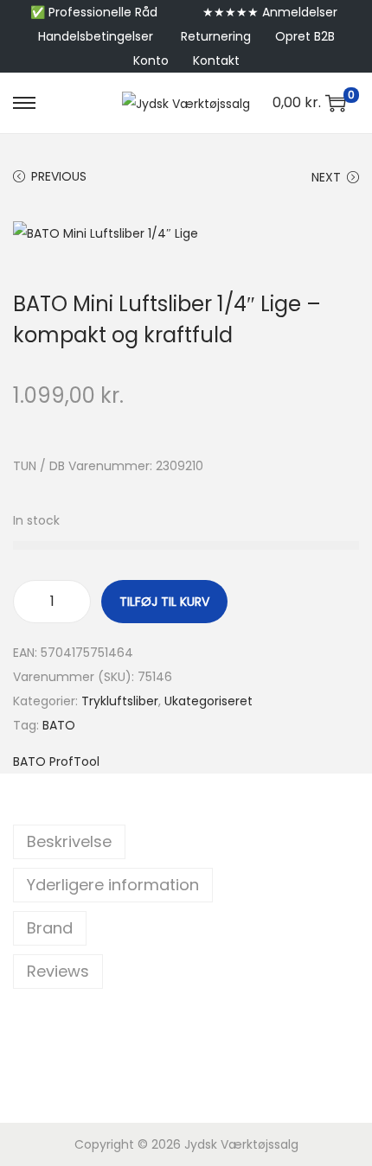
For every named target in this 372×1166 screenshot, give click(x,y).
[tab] (186, 842)
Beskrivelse (69, 841)
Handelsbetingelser (95, 36)
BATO (58, 725)
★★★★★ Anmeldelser (269, 12)
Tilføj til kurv (164, 601)
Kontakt (216, 60)
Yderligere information (113, 884)
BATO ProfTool (56, 761)
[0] (335, 102)
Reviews (58, 971)
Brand (50, 928)
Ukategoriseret (208, 701)
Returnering (216, 36)
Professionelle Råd (102, 12)
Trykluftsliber (119, 701)
